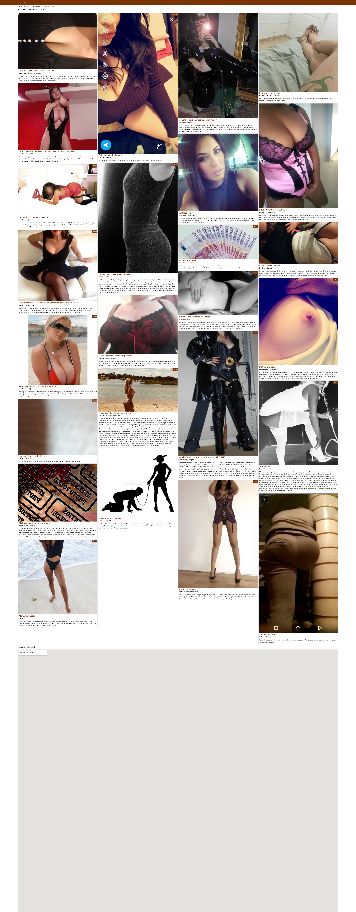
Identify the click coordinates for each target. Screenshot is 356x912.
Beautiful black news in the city (33, 217)
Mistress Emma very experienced (34, 523)
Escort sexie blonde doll (270, 265)
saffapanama (185, 213)
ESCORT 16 (22, 3)
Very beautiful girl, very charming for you (38, 386)
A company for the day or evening (115, 413)
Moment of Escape (27, 616)
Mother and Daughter (269, 367)
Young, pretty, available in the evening (116, 274)
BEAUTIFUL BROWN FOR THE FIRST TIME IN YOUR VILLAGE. (47, 151)
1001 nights (264, 466)
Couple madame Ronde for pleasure (115, 356)
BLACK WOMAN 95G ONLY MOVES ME (37, 71)
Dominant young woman (110, 518)
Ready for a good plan (269, 93)
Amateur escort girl (268, 634)
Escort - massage (187, 589)
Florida (44, 6)
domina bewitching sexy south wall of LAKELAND (202, 457)
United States (35, 6)
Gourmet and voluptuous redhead (194, 317)
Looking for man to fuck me (32, 456)
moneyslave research (189, 260)
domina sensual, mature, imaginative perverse (200, 120)
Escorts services (23, 6)
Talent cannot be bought (110, 155)
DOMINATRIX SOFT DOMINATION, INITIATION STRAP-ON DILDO (49, 302)
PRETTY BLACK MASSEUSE (272, 210)
